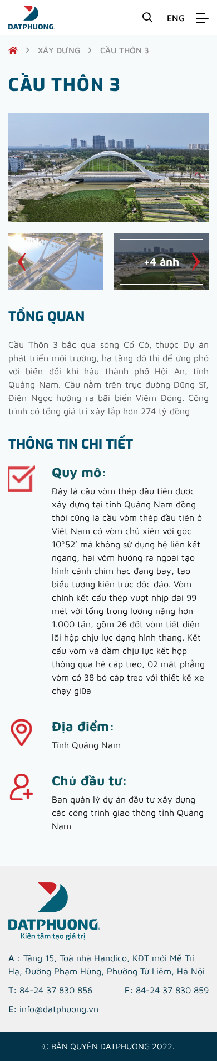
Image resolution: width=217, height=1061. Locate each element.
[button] (21, 262)
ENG (176, 18)
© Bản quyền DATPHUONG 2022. (108, 1046)
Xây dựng (59, 50)
